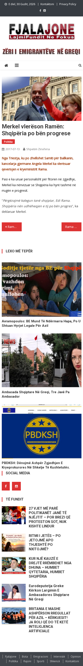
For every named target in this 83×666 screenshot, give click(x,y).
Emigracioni (40, 656)
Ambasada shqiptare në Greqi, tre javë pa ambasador (35, 394)
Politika (8, 141)
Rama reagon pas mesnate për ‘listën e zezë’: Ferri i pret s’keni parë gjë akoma (15, 227)
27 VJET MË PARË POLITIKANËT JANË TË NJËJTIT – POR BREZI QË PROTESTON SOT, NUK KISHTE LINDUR (49, 517)
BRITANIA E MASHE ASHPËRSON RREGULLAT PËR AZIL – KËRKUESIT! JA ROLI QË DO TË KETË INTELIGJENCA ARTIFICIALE (50, 620)
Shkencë (55, 661)
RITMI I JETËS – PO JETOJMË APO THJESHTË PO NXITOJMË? (45, 542)
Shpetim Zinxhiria (38, 149)
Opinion (76, 656)
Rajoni (27, 661)
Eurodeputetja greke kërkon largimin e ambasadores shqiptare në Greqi (49, 592)
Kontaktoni (47, 4)
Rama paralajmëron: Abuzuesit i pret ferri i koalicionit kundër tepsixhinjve (73, 227)
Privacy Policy (67, 4)
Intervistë (59, 656)
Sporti (40, 661)
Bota (25, 656)
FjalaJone (10, 656)
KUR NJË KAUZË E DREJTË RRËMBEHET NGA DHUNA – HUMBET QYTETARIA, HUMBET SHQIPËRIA (50, 567)
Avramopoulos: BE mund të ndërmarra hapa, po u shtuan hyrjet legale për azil (41, 323)
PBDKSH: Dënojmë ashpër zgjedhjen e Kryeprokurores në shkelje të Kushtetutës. (36, 465)
